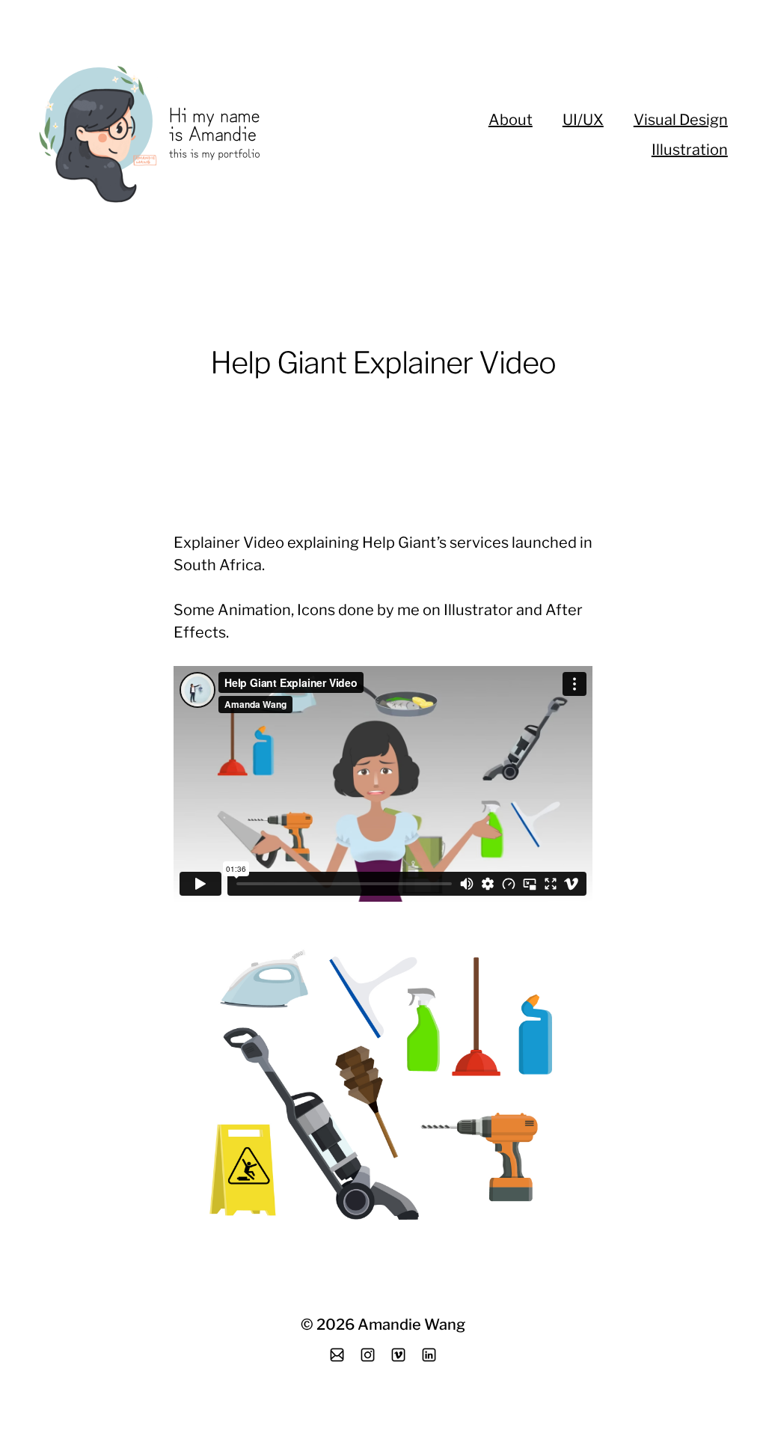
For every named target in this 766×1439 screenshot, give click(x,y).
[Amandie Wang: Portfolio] (202, 135)
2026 (335, 1324)
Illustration (690, 150)
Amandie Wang (411, 1324)
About (510, 120)
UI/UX (583, 120)
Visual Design (681, 120)
